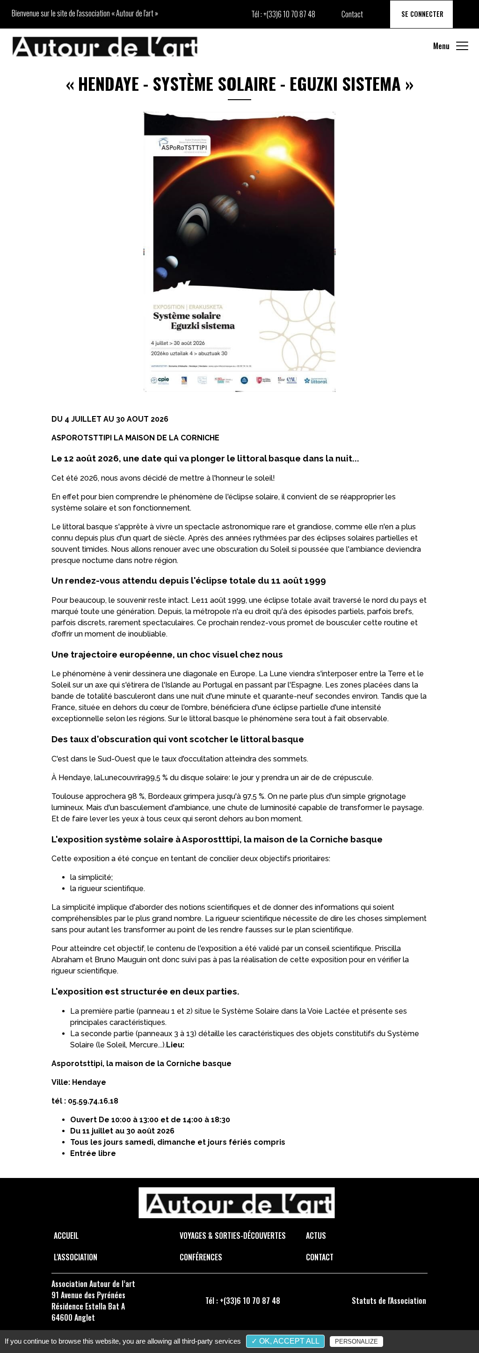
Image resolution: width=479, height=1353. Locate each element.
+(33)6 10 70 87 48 (289, 14)
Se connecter (421, 14)
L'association (75, 1257)
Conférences (201, 1257)
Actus (316, 1235)
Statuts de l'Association (389, 1300)
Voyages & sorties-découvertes (233, 1235)
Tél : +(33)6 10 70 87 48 (242, 1300)
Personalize (356, 1341)
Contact (352, 14)
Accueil (66, 1235)
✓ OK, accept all (285, 1341)
